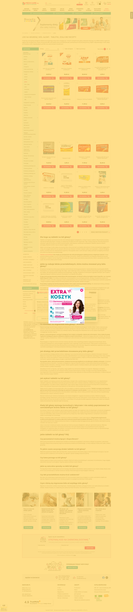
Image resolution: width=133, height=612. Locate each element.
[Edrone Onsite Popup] (66, 306)
